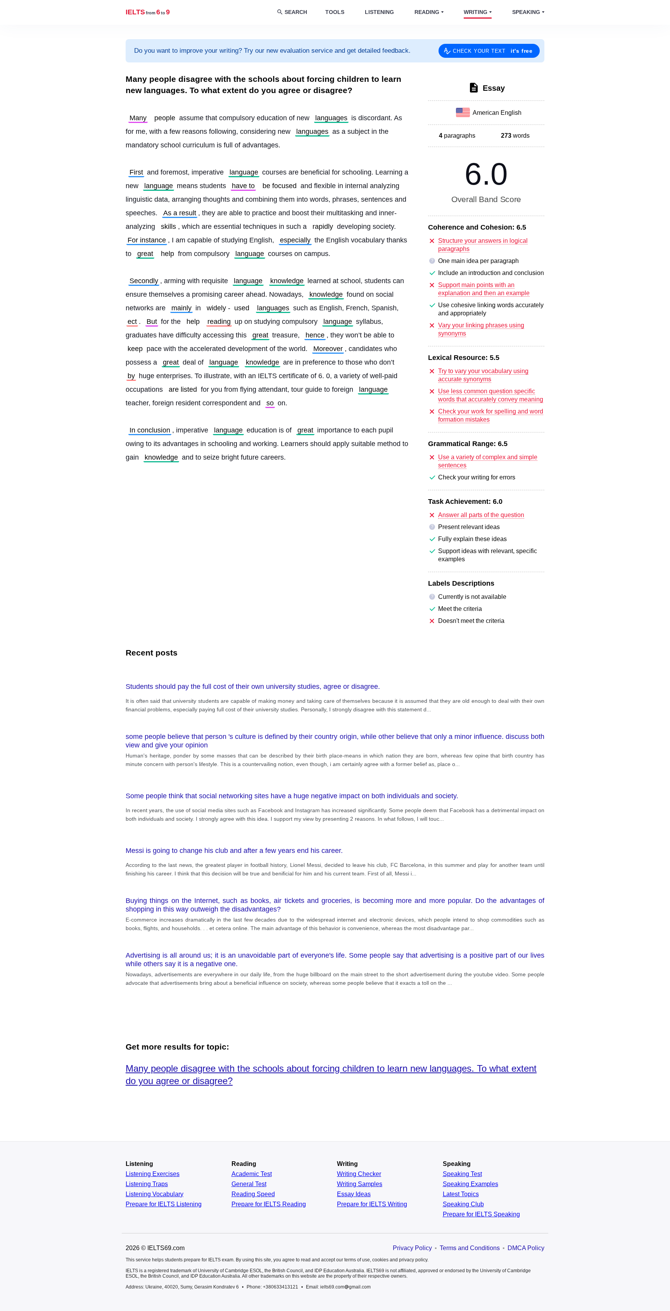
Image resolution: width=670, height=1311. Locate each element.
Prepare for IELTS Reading (268, 1204)
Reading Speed (253, 1194)
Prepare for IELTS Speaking (481, 1214)
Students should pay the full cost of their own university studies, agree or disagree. (253, 686)
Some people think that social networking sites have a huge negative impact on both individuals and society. (292, 796)
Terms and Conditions (470, 1248)
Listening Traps (147, 1184)
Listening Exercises (153, 1174)
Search (296, 12)
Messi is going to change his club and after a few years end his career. (234, 850)
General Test (248, 1184)
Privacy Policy (412, 1248)
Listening (379, 12)
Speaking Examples (470, 1184)
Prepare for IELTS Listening (164, 1204)
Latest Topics (461, 1194)
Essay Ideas (354, 1194)
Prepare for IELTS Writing (372, 1204)
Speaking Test (462, 1174)
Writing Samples (359, 1184)
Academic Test (251, 1174)
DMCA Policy (526, 1248)
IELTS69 (148, 12)
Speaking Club (463, 1204)
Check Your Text (493, 51)
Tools (334, 12)
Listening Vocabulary (154, 1194)
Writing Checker (359, 1174)
